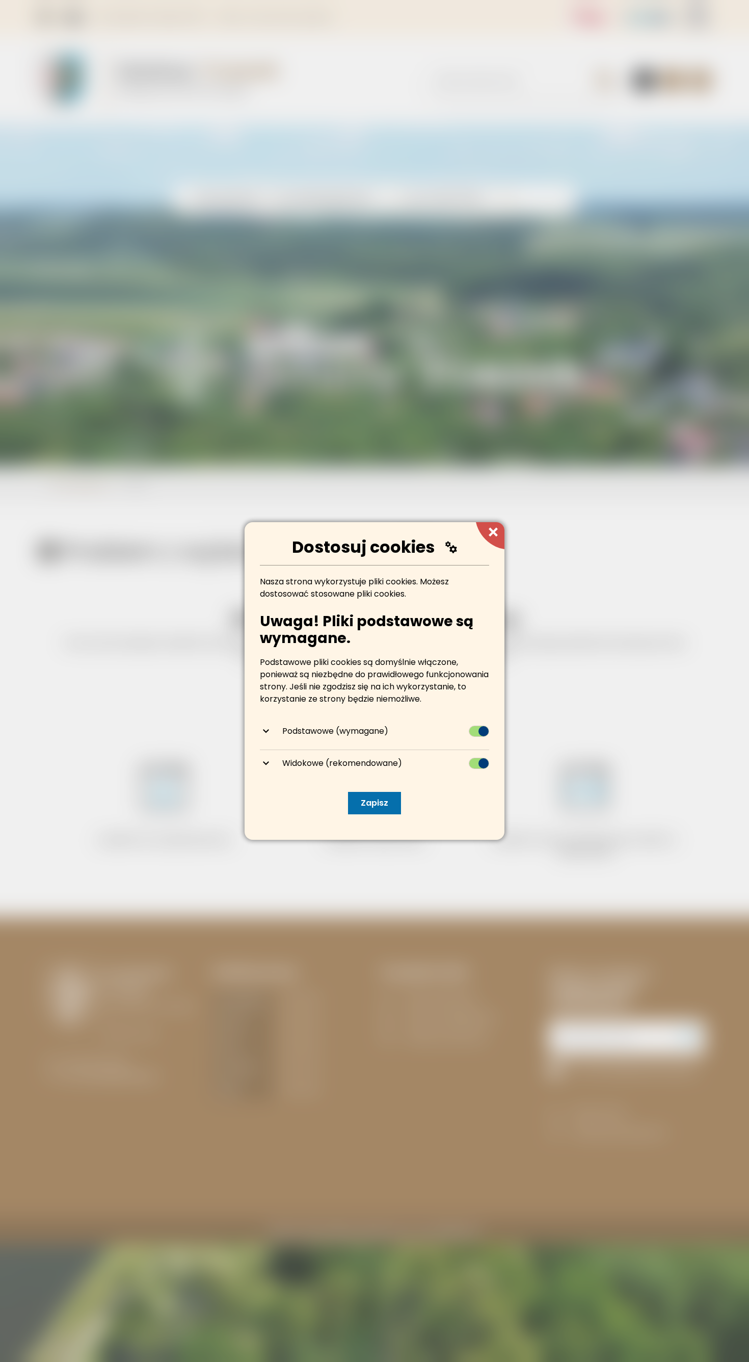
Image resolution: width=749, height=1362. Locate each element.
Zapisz (374, 803)
